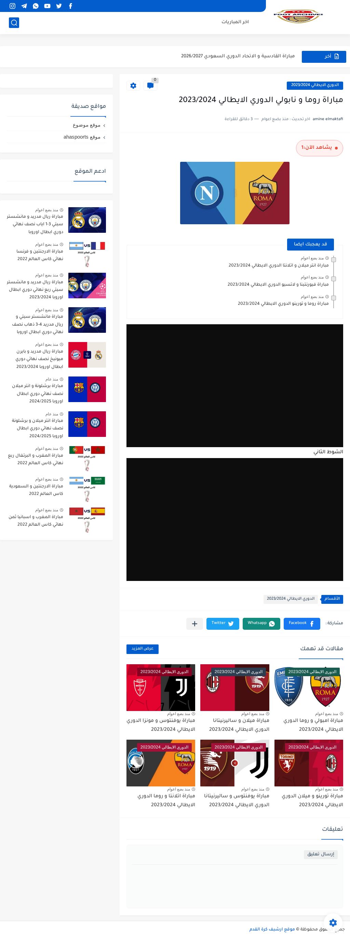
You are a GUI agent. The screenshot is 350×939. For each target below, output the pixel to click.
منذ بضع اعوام (312, 258)
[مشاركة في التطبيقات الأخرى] (194, 624)
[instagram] (12, 6)
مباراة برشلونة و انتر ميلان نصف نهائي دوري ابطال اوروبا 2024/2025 (37, 394)
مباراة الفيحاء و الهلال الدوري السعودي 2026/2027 (240, 56)
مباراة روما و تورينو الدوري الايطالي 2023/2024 (283, 304)
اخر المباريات (235, 22)
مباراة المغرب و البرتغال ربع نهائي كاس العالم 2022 (35, 460)
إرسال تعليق (320, 854)
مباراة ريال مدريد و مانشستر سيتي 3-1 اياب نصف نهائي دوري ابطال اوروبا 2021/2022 (35, 226)
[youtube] (47, 6)
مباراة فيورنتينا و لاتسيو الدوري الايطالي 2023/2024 (278, 285)
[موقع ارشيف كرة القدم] (298, 16)
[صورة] (87, 220)
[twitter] (59, 6)
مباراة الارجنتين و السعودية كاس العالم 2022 (36, 490)
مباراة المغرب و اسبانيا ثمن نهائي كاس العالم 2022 (36, 521)
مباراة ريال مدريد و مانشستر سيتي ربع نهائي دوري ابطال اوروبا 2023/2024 (35, 290)
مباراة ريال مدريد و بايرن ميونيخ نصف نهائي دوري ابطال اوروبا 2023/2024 (39, 360)
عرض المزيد (142, 649)
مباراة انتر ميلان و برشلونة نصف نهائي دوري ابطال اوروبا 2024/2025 (37, 429)
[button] (302, 624)
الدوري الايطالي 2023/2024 (315, 85)
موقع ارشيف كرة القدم (272, 929)
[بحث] (14, 22)
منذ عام (51, 379)
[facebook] (70, 6)
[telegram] (24, 6)
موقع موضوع (86, 125)
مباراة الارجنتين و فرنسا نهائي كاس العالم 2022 (39, 256)
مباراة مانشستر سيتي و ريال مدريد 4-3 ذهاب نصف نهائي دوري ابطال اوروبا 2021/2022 (37, 326)
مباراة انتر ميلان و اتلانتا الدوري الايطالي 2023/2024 (279, 266)
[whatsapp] (35, 6)
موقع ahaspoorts (82, 137)
